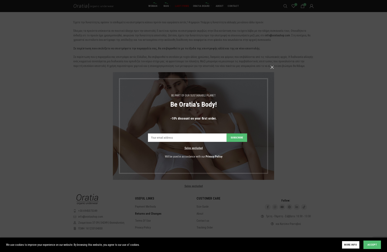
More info (350, 244)
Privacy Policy (214, 156)
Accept (372, 244)
